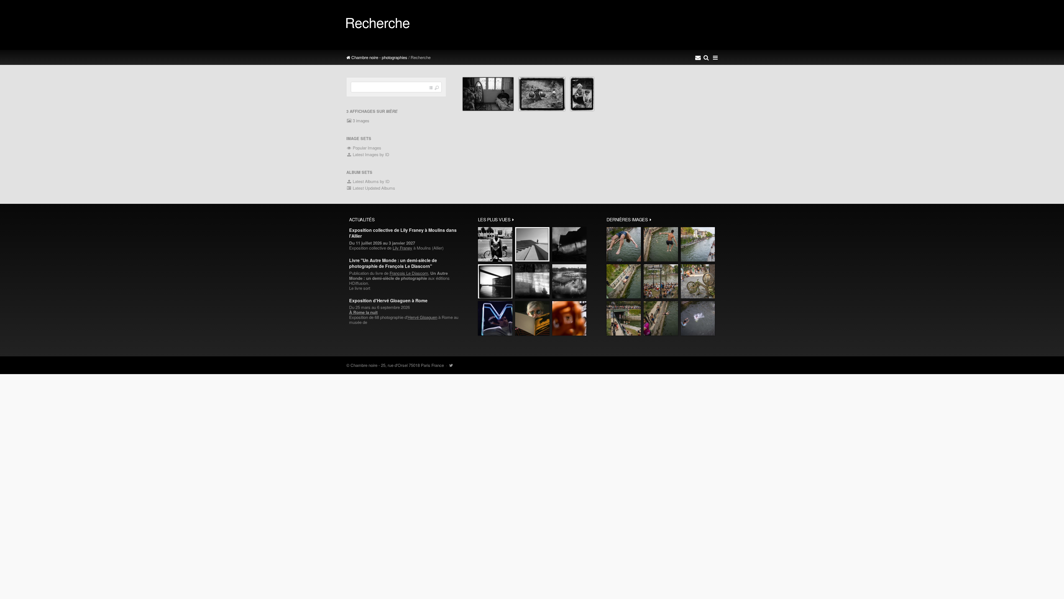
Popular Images (366, 148)
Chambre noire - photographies (378, 57)
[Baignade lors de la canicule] (624, 244)
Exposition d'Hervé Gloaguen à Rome (388, 300)
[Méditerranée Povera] (532, 244)
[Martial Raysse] (495, 318)
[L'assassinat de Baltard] (569, 244)
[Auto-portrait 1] (532, 281)
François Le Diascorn (409, 273)
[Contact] (698, 57)
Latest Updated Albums (373, 188)
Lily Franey (402, 248)
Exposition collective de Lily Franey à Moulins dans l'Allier (403, 233)
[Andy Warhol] (532, 318)
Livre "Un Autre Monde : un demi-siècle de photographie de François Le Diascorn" (393, 263)
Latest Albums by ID (371, 181)
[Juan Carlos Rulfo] (569, 318)
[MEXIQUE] (495, 244)
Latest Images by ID (370, 154)
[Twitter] (451, 365)
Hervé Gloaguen (422, 317)
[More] (513, 219)
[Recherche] (706, 57)
